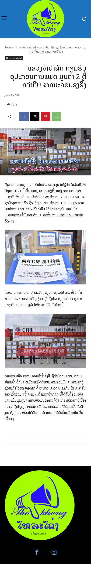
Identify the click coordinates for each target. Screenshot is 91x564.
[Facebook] (24, 116)
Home (9, 47)
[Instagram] (54, 552)
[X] (34, 116)
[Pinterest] (45, 116)
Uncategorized (26, 47)
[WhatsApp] (56, 116)
